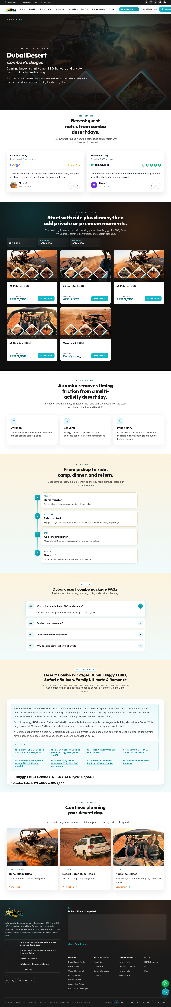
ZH (127, 1002)
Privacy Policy (125, 962)
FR (132, 1002)
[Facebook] (146, 2)
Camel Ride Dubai (76, 984)
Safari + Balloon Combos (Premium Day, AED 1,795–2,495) (65, 753)
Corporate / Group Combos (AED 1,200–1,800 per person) (64, 763)
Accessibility (124, 975)
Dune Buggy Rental (76, 962)
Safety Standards (101, 971)
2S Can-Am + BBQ (73, 286)
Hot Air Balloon (74, 980)
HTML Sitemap (151, 962)
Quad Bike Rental (76, 971)
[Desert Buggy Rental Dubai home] (10, 9)
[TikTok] (160, 2)
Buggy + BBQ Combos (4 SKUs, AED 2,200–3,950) (29, 751)
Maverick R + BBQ (73, 343)
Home (9, 19)
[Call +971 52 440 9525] (165, 991)
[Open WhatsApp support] (165, 983)
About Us (98, 962)
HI (143, 1002)
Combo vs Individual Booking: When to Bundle (100, 762)
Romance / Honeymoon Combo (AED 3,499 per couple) (29, 763)
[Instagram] (151, 2)
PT (154, 1002)
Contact (97, 975)
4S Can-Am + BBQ (20, 343)
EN (116, 1002)
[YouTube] (155, 2)
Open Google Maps (78, 944)
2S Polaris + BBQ (19, 286)
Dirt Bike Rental (75, 975)
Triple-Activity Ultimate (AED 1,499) (101, 751)
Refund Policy (125, 971)
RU (159, 1002)
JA (148, 1002)
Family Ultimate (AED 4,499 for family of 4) (135, 751)
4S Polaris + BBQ (126, 286)
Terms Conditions (127, 966)
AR (122, 1002)
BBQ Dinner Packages (78, 989)
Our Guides (99, 966)
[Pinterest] (164, 2)
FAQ (146, 966)
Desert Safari (74, 966)
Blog (146, 971)
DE (138, 1002)
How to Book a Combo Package (136, 762)
